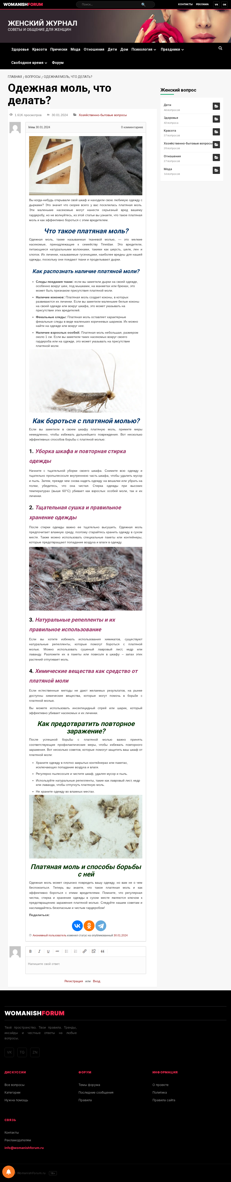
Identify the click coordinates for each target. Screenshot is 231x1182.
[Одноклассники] (89, 925)
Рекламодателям (18, 1140)
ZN (34, 1052)
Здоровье (20, 49)
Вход (96, 981)
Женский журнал (42, 23)
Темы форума (89, 1085)
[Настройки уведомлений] (8, 1172)
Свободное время (27, 63)
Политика (159, 1092)
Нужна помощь (16, 1100)
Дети (112, 49)
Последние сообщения (96, 1092)
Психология (142, 49)
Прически (58, 49)
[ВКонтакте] (77, 925)
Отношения (94, 49)
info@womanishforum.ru (24, 1148)
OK (224, 4)
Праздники (170, 49)
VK (216, 4)
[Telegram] (100, 925)
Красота (39, 49)
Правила (85, 1100)
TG (22, 1052)
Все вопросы (15, 1085)
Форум (58, 63)
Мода (75, 49)
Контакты (185, 4)
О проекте (160, 1085)
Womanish (23, 4)
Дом (124, 49)
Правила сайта (163, 1100)
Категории (12, 1092)
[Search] (220, 48)
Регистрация (74, 981)
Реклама (202, 4)
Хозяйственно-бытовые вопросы (103, 115)
